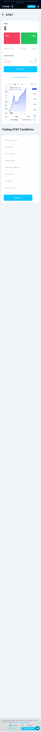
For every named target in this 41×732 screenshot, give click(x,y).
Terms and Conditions (23, 722)
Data (22, 725)
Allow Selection (13, 728)
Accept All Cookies (29, 728)
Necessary (14, 725)
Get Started (31, 6)
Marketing (29, 725)
